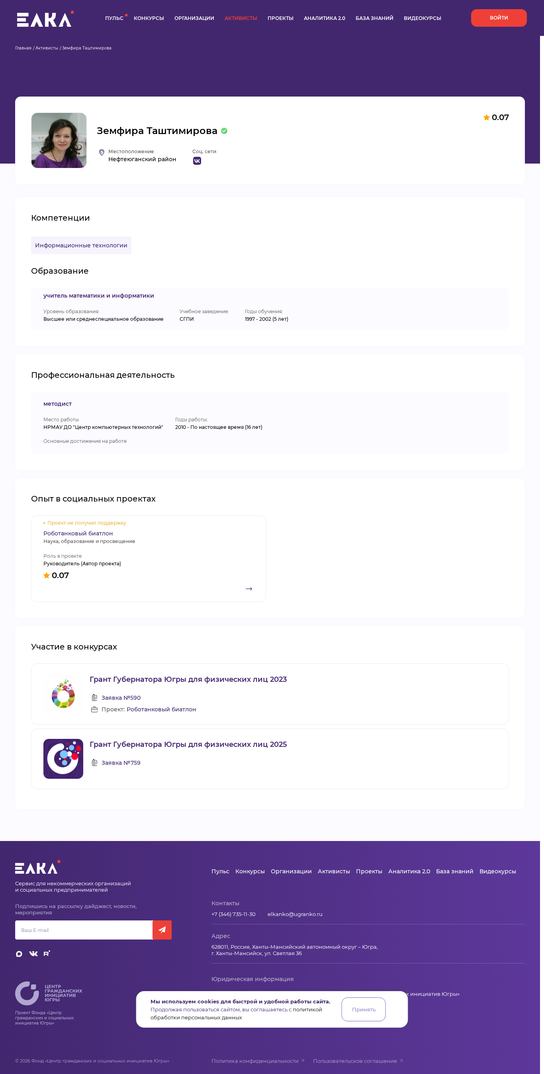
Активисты (241, 18)
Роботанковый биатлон (161, 709)
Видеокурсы (422, 18)
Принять (364, 1009)
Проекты (281, 18)
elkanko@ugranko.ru (295, 914)
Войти (499, 18)
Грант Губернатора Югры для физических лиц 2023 (188, 679)
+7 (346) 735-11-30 (233, 914)
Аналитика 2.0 (324, 18)
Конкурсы (149, 18)
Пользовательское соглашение (355, 1061)
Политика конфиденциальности (255, 1061)
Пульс (114, 18)
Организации (194, 18)
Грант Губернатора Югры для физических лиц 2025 (188, 744)
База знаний (374, 18)
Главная (23, 48)
